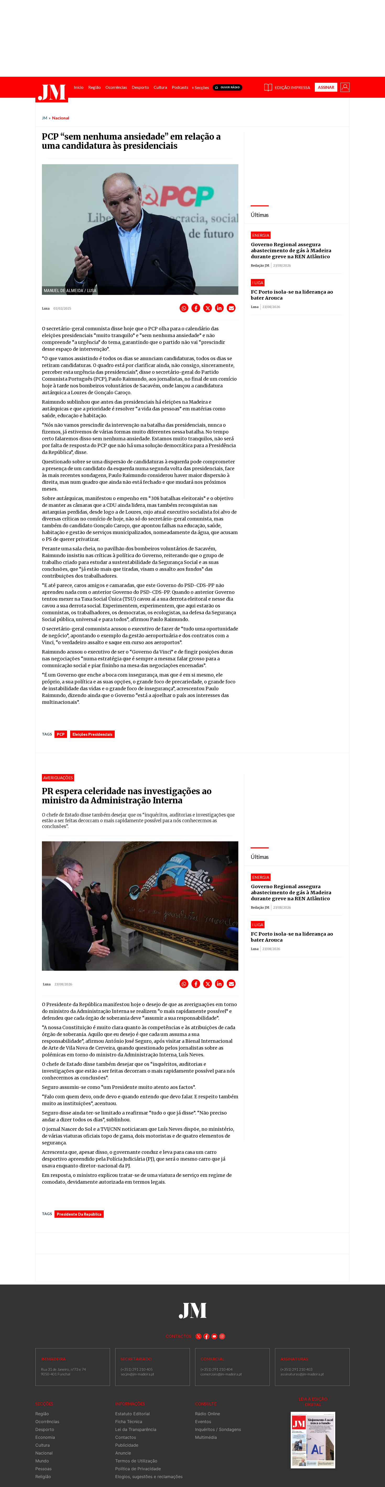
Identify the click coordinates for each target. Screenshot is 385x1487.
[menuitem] (78, 87)
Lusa (254, 307)
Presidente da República (79, 1214)
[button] (345, 87)
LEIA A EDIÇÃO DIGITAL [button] (313, 1402)
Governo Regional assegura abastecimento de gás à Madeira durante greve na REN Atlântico (291, 251)
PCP (61, 734)
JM (44, 118)
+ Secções (200, 87)
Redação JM (260, 265)
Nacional (60, 117)
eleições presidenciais (92, 734)
